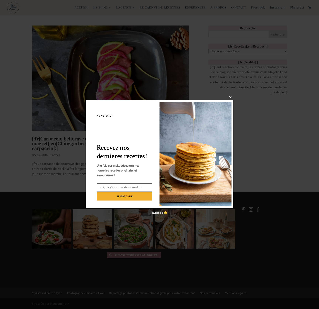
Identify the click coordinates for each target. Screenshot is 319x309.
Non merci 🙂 (159, 212)
